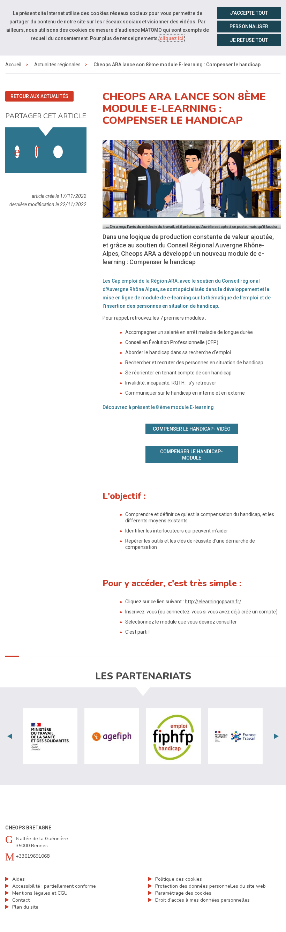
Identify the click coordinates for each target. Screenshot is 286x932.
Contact (21, 900)
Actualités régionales (57, 64)
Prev (9, 736)
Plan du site (25, 907)
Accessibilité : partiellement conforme (54, 886)
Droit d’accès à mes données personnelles (202, 900)
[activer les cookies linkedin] (36, 152)
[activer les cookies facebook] (17, 152)
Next (276, 736)
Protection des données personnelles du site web (210, 886)
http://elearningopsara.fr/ (213, 601)
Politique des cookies (178, 879)
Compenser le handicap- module (191, 455)
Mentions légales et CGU (40, 893)
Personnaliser (248, 26)
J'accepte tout (249, 13)
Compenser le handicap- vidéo (192, 429)
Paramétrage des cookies (183, 893)
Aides (18, 879)
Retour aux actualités (39, 96)
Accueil (13, 64)
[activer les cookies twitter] (58, 152)
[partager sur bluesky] (77, 145)
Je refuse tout (249, 40)
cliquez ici (171, 38)
